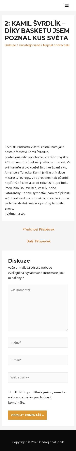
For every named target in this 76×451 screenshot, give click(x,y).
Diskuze (10, 45)
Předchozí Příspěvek (38, 229)
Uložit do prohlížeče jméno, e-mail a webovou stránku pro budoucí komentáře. (36, 397)
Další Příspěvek (38, 241)
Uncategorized (29, 45)
